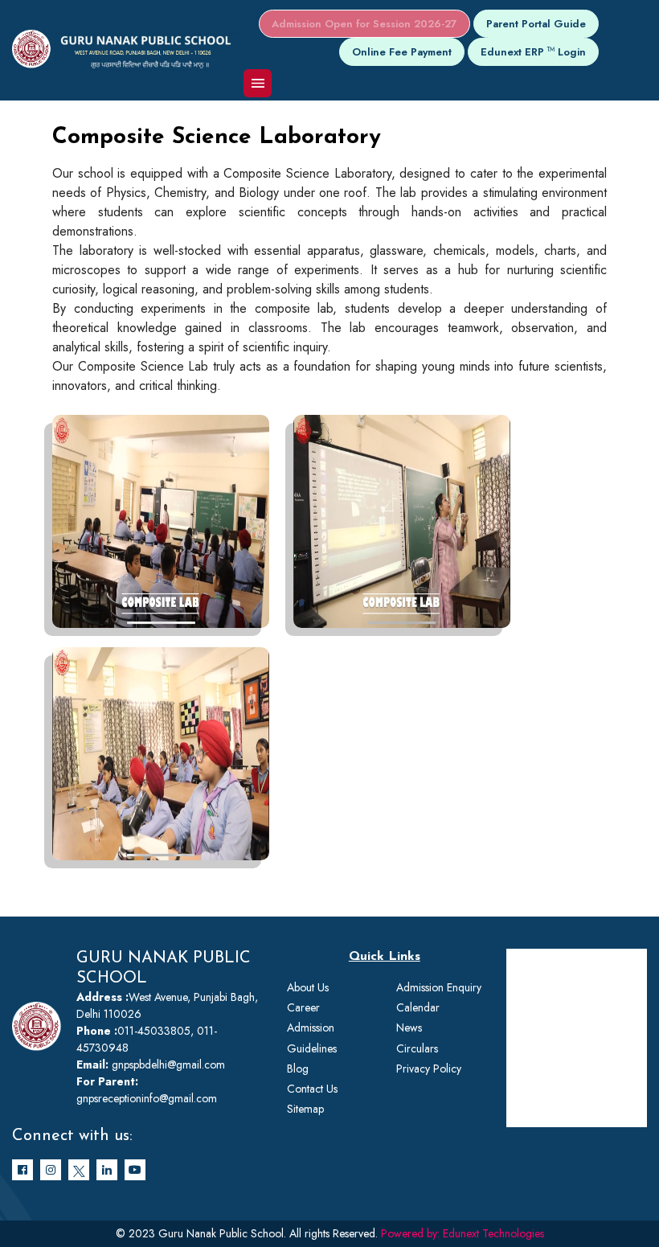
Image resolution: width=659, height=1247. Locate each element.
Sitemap (305, 1109)
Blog (298, 1068)
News (409, 1027)
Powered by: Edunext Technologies (462, 1233)
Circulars (417, 1048)
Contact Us (312, 1089)
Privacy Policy (428, 1068)
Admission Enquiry (438, 987)
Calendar (418, 1007)
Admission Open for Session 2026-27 (364, 23)
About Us (308, 987)
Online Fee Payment (402, 51)
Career (303, 1007)
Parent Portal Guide (536, 23)
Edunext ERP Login (533, 51)
